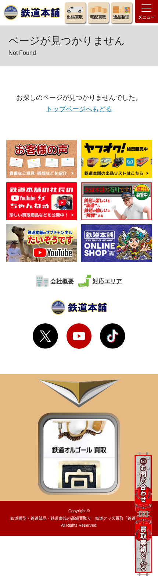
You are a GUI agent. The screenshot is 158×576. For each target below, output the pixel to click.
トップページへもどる (79, 109)
